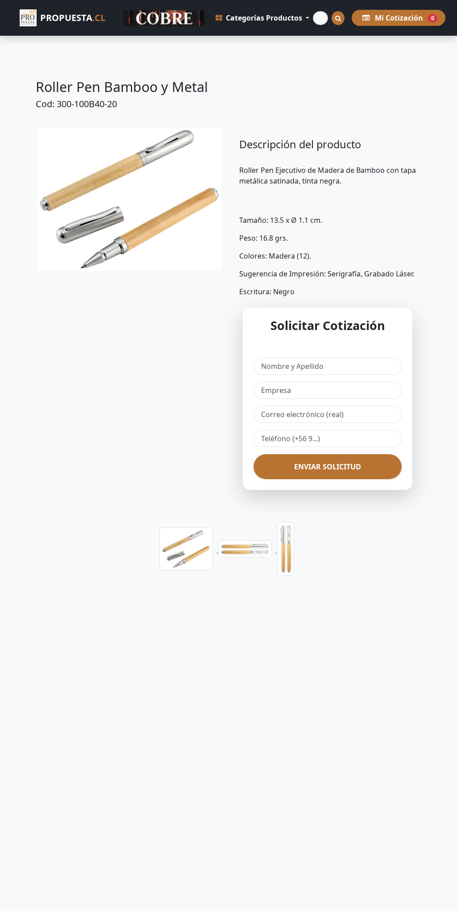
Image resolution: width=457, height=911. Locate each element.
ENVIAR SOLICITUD (327, 467)
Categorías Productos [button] (264, 18)
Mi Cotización (403, 18)
